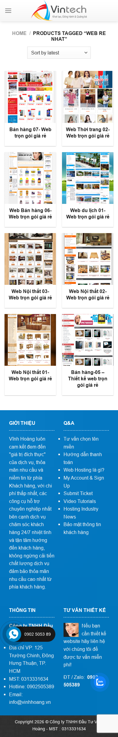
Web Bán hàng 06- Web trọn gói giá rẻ (30, 214)
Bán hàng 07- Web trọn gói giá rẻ (30, 133)
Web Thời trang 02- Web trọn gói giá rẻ (88, 133)
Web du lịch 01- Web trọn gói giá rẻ (88, 214)
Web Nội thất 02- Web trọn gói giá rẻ (88, 294)
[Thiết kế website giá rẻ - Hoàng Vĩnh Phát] (59, 10)
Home (19, 33)
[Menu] (8, 10)
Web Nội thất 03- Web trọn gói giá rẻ (30, 294)
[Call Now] (13, 634)
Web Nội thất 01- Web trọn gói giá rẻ (30, 375)
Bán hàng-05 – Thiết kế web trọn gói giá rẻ (87, 378)
